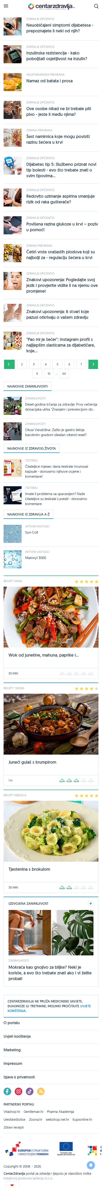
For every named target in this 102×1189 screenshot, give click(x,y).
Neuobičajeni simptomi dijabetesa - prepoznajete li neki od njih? (59, 28)
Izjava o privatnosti (19, 1077)
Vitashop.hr (12, 1112)
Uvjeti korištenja (17, 1036)
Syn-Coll (31, 532)
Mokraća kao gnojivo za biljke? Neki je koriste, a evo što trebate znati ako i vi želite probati (50, 972)
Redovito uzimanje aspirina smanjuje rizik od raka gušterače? (60, 199)
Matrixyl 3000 (35, 557)
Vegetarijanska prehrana (45, 74)
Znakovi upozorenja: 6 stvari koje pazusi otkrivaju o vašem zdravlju (57, 314)
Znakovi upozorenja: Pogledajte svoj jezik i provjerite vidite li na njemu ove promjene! (62, 285)
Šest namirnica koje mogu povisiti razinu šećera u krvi (58, 139)
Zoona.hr (35, 1119)
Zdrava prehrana (39, 130)
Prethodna (9, 364)
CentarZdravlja (51, 6)
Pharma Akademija (60, 1112)
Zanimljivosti (35, 398)
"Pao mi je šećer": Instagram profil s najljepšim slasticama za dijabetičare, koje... (60, 345)
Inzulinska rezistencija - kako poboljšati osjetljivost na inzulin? (56, 55)
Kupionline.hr (82, 1119)
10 (49, 373)
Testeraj (31, 460)
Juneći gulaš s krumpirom (32, 762)
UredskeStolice (14, 1119)
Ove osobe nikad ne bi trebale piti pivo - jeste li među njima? (58, 111)
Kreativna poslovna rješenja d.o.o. (28, 1178)
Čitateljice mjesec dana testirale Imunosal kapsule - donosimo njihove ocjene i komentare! (56, 471)
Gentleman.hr (33, 1112)
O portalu (12, 1023)
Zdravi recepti (14, 1127)
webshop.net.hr (57, 1119)
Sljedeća (93, 364)
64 (64, 373)
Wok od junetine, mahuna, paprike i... (44, 655)
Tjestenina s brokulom (29, 869)
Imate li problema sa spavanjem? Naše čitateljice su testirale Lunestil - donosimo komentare (56, 498)
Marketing (12, 1049)
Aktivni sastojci (37, 526)
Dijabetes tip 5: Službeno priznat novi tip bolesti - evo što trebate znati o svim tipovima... (61, 170)
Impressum (13, 1063)
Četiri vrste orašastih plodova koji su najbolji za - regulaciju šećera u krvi (60, 254)
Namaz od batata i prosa (49, 81)
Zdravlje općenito (40, 19)
